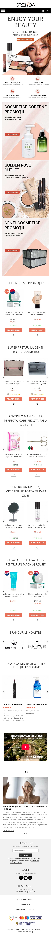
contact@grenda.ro (27, 891)
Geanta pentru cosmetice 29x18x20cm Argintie (37, 382)
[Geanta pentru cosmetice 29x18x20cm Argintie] (37, 368)
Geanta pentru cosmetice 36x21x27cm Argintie (14, 382)
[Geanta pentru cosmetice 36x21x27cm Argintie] (13, 368)
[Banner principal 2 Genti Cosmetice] (25, 247)
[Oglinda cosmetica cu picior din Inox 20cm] (13, 512)
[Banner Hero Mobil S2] (25, 44)
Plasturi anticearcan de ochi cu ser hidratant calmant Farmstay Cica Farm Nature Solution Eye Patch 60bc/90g (14, 313)
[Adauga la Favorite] (13, 335)
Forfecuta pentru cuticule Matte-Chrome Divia (37, 455)
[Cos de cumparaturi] (42, 10)
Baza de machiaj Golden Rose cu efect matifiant (37, 526)
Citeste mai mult (8, 831)
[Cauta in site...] (48, 10)
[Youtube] (25, 878)
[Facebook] (21, 878)
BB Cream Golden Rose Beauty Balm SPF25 (37, 313)
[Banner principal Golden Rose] (25, 189)
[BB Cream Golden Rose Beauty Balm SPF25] (37, 299)
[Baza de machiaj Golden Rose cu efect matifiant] (37, 512)
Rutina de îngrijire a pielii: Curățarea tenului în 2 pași (25, 807)
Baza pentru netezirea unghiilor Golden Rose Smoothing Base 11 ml (14, 455)
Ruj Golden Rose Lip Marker (14, 704)
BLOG (25, 772)
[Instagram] (30, 878)
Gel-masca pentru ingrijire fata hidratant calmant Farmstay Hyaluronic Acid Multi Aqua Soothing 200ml (13, 595)
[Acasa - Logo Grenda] (25, 4)
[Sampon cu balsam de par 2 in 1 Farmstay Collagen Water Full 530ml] (37, 687)
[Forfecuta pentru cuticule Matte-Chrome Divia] (37, 441)
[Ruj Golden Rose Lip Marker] (14, 687)
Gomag (30, 932)
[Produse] (3, 11)
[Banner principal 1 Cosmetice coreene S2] (25, 131)
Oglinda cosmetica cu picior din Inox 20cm (13, 526)
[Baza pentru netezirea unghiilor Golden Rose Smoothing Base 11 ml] (13, 441)
